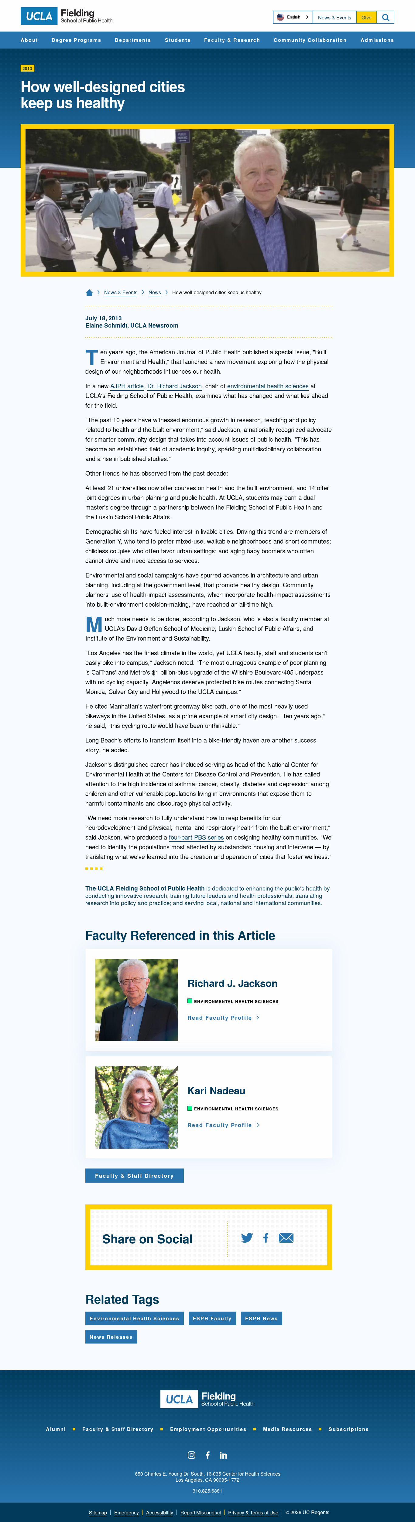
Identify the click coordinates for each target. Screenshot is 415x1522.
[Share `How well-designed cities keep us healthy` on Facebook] (266, 1238)
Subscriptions (349, 1429)
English (293, 17)
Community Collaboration (310, 40)
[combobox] (293, 17)
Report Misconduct (200, 1512)
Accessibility (159, 1512)
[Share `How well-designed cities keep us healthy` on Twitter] (247, 1238)
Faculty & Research (232, 40)
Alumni (56, 1429)
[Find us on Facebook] (208, 1456)
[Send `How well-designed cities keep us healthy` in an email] (286, 1238)
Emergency (126, 1512)
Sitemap (98, 1512)
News (155, 292)
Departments (133, 40)
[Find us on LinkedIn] (223, 1456)
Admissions (377, 40)
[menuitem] (29, 40)
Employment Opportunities (208, 1429)
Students (178, 40)
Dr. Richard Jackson (174, 385)
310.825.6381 (207, 1491)
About (29, 40)
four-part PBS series (196, 837)
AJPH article (127, 385)
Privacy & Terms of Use (253, 1512)
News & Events (334, 17)
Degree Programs (76, 40)
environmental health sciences (268, 385)
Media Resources (287, 1429)
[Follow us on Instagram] (191, 1456)
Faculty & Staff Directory (118, 1429)
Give (367, 17)
